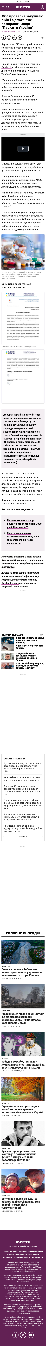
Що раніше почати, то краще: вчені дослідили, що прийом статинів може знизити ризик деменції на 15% (22, 767)
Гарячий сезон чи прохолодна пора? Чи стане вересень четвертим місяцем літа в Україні (22, 1109)
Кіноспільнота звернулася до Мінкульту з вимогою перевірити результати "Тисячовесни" (21, 817)
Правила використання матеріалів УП (23, 1254)
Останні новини (14, 758)
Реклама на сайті (10, 1251)
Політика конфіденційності (31, 1251)
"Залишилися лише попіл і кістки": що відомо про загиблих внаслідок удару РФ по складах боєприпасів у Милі (22, 804)
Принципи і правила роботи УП (16, 1257)
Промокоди (37, 1257)
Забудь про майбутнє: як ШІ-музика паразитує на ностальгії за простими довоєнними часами (23, 1064)
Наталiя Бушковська (10, 32)
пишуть (9, 473)
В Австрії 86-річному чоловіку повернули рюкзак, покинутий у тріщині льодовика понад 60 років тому (22, 790)
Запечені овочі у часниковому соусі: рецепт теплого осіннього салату (23, 778)
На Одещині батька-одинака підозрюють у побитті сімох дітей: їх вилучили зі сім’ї (23, 828)
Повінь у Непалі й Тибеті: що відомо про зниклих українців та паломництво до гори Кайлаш (21, 972)
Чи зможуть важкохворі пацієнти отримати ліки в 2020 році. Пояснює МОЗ (24, 524)
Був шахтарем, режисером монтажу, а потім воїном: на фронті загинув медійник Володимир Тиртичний (18, 1155)
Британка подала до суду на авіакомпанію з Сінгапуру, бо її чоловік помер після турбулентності (20, 1203)
